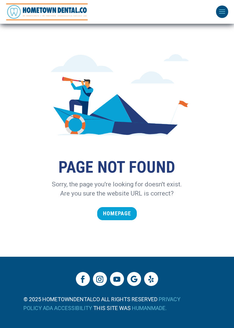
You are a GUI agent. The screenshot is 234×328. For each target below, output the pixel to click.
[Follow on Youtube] (117, 279)
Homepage (117, 213)
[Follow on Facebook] (83, 279)
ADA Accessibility (67, 308)
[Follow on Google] (134, 279)
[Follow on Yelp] (151, 279)
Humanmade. (149, 308)
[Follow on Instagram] (100, 279)
